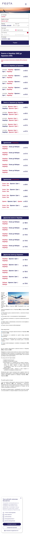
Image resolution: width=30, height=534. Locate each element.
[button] (14, 25)
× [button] (20, 498)
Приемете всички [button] (11, 524)
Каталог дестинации (5, 60)
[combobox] (7, 25)
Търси (15, 42)
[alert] (11, 515)
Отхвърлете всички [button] (12, 527)
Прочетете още (16, 509)
